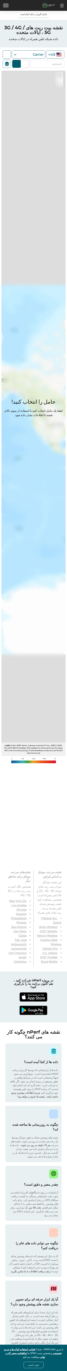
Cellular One (50, 948)
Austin (23, 957)
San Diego (20, 931)
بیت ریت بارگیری (16, 64)
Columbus (20, 961)
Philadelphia (19, 918)
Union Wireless (48, 927)
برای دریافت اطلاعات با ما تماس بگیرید (30, 1271)
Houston (21, 914)
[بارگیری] (33, 997)
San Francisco (18, 953)
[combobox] (55, 54)
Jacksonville (19, 948)
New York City (18, 901)
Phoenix (21, 922)
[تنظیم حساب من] (6, 5)
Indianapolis (19, 944)
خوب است (33, 1364)
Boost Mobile (49, 961)
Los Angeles (19, 905)
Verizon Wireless (47, 935)
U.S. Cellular (50, 953)
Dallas (23, 935)
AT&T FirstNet (49, 957)
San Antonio (19, 927)
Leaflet (7, 745)
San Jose (21, 940)
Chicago (21, 909)
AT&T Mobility (49, 931)
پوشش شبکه (24, 64)
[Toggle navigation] (61, 5)
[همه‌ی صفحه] (7, 54)
